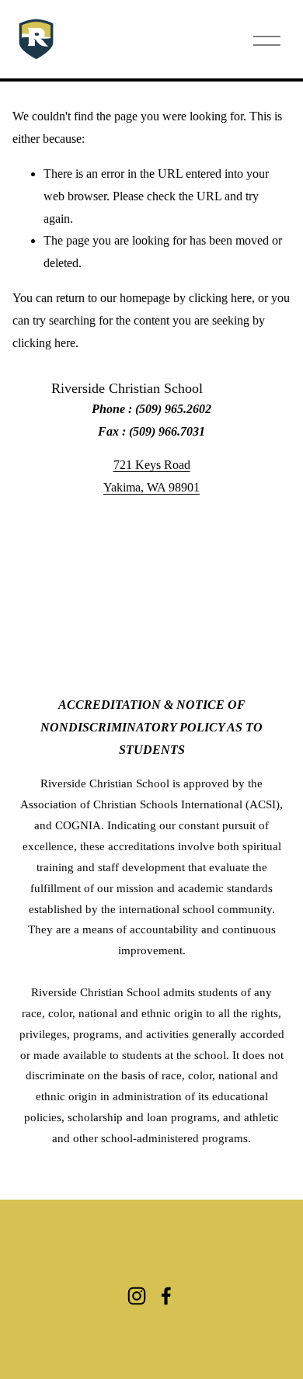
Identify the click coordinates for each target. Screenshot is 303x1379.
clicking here (220, 297)
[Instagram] (136, 1296)
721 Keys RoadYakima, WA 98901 (151, 476)
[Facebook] (166, 1296)
